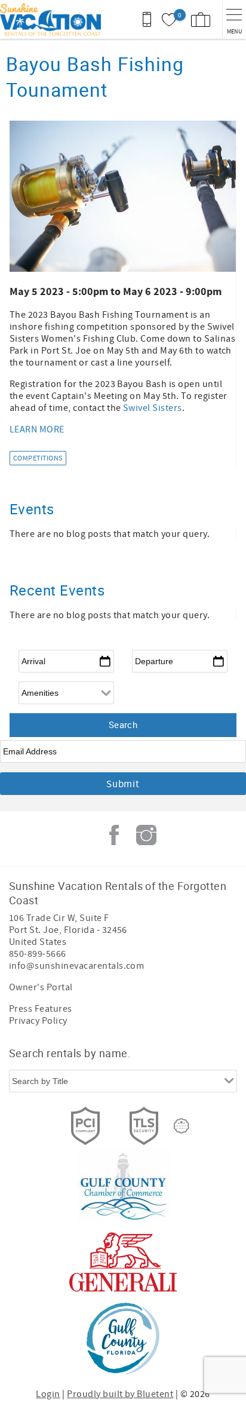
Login (48, 1394)
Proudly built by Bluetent (120, 1394)
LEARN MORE (37, 429)
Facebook (114, 835)
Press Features (40, 1009)
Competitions (38, 458)
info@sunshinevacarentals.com (76, 966)
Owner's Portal (41, 987)
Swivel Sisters (152, 408)
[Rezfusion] (181, 1126)
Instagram (146, 835)
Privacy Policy (38, 1021)
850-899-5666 (37, 954)
